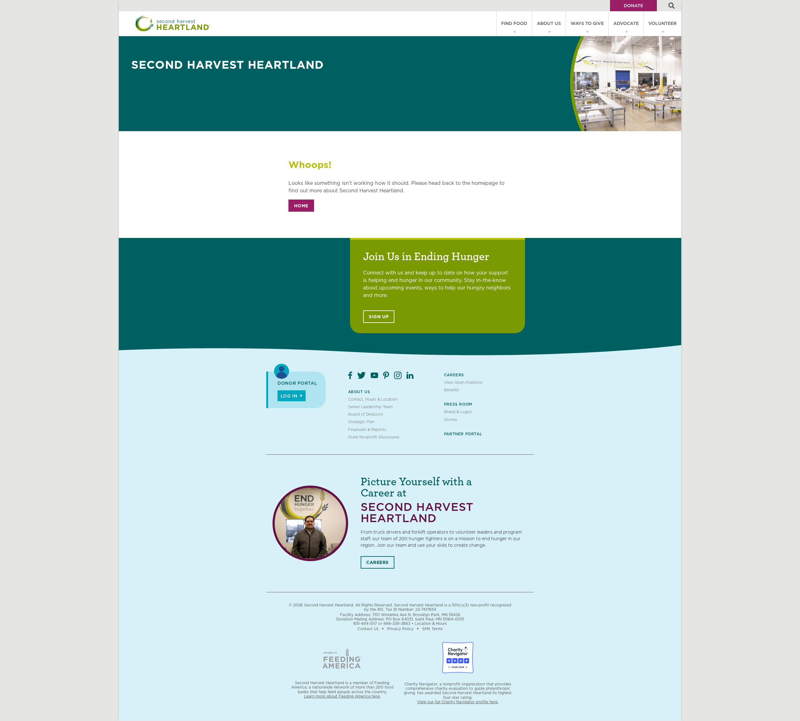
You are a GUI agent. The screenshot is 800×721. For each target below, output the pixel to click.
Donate (633, 5)
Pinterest (386, 375)
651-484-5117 (365, 623)
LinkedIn (410, 375)
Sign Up (379, 316)
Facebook (350, 375)
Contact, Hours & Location (373, 399)
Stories (450, 419)
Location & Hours (431, 623)
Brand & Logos (458, 411)
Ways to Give (587, 23)
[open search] (671, 5)
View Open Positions (463, 382)
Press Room (458, 404)
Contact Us (368, 628)
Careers (454, 375)
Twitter (361, 375)
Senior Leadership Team (370, 406)
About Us (549, 23)
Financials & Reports (367, 429)
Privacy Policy (400, 628)
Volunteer (662, 23)
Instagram (398, 375)
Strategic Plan (361, 421)
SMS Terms (432, 628)
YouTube (374, 375)
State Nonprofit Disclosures (373, 437)
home (301, 205)
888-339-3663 (396, 623)
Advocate (626, 23)
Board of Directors (365, 414)
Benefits (451, 390)
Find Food (514, 23)
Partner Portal (463, 434)
